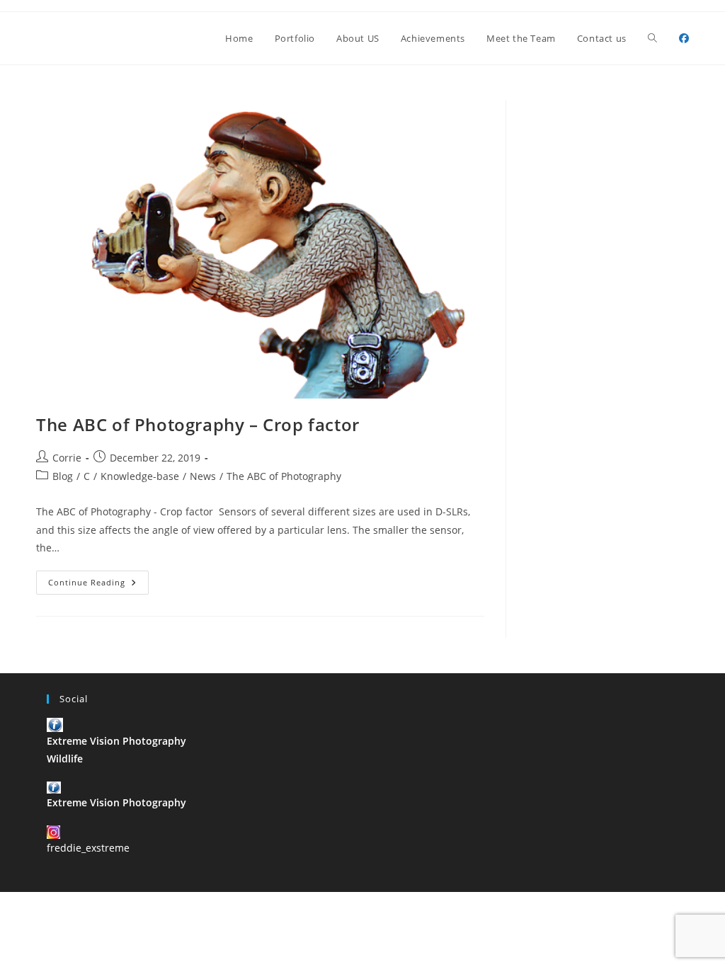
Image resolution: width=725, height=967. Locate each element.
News (203, 476)
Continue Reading (98, 585)
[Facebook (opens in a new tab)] (684, 38)
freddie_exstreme (88, 847)
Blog (62, 476)
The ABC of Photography (284, 476)
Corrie (66, 457)
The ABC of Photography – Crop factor (198, 424)
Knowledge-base (140, 476)
